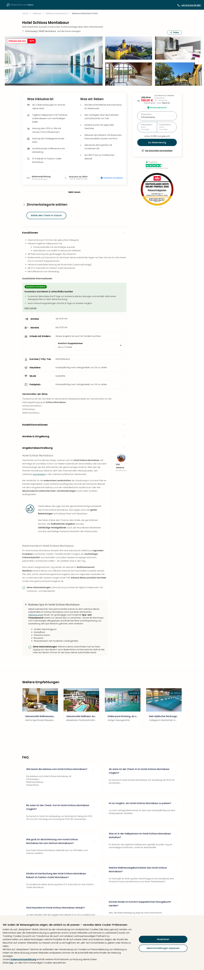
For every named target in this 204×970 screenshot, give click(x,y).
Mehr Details (31, 308)
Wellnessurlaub (35, 614)
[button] (54, 61)
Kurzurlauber (39, 474)
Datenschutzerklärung (23, 959)
